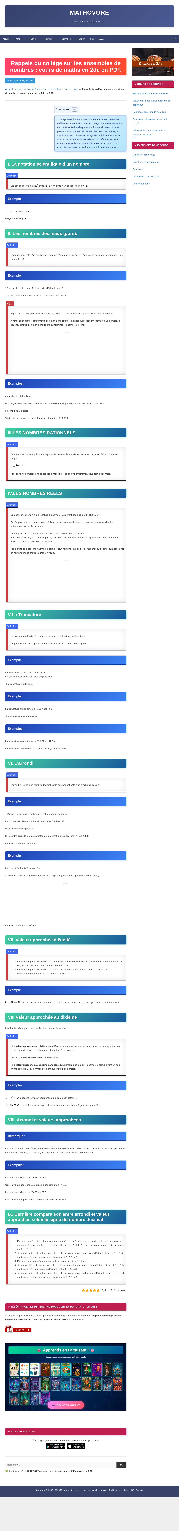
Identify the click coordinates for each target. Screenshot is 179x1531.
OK (122, 1464)
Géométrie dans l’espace (146, 176)
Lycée (20, 89)
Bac (92, 39)
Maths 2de (33, 89)
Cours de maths (51, 89)
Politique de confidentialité (121, 1490)
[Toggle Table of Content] (73, 109)
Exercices (48, 39)
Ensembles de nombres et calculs (151, 93)
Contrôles (66, 39)
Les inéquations (141, 183)
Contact (139, 1490)
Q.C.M (101, 39)
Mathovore (89, 12)
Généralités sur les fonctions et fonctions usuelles (149, 132)
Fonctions (138, 169)
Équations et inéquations (146, 162)
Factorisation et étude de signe (149, 112)
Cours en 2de (71, 89)
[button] (18, 1329)
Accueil (6, 39)
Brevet (82, 39)
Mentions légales (99, 1490)
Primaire (19, 39)
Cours (33, 39)
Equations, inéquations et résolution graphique (152, 102)
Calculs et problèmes (144, 154)
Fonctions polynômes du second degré (150, 121)
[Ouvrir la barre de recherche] (175, 39)
